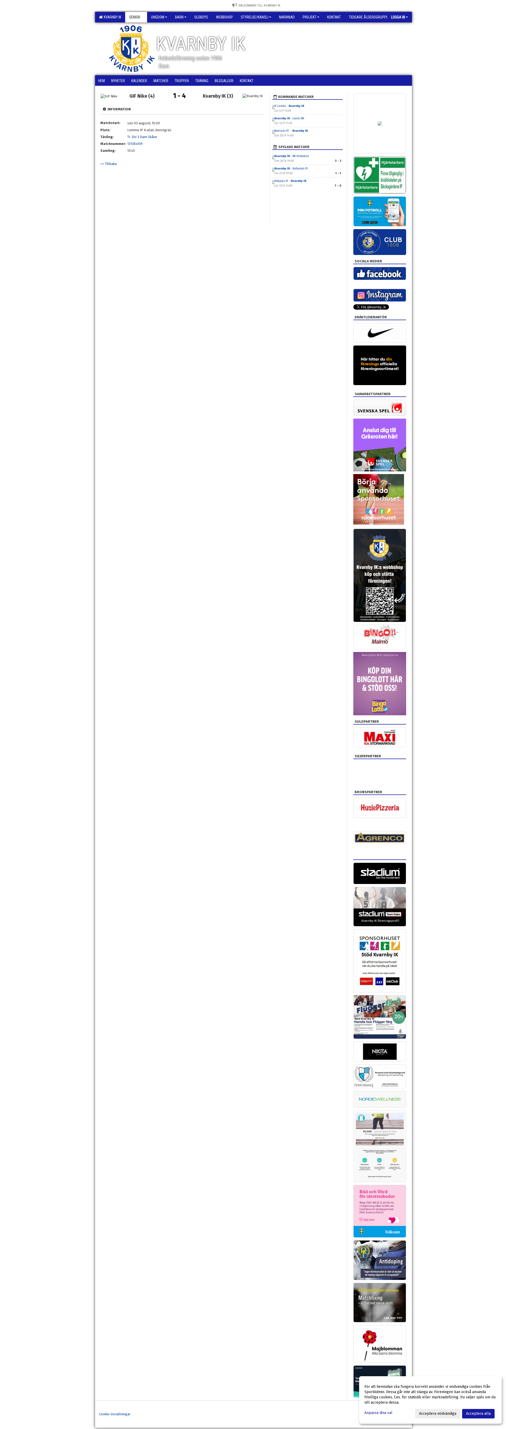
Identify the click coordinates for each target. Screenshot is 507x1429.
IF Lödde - (289, 106)
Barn (179, 17)
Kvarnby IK (111, 17)
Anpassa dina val (378, 1413)
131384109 (135, 144)
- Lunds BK (289, 118)
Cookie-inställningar (114, 1414)
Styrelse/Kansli (254, 17)
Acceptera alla (478, 1413)
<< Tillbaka (108, 164)
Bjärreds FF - (291, 131)
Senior (134, 17)
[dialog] (430, 1400)
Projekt (309, 17)
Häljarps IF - (290, 181)
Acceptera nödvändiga (437, 1413)
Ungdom (157, 17)
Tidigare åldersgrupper (369, 17)
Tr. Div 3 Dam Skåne (142, 137)
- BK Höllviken (292, 156)
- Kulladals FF (291, 168)
